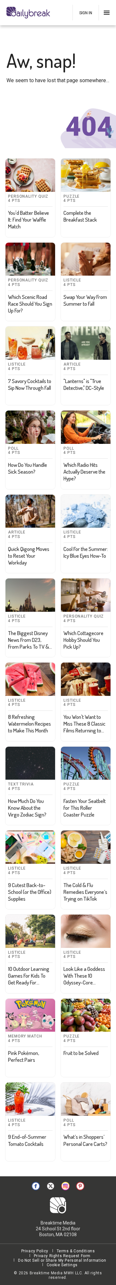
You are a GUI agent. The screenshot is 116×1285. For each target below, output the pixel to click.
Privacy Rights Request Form (62, 1256)
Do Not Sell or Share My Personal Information (62, 1260)
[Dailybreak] (29, 12)
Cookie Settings (62, 1265)
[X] (50, 1186)
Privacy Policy (34, 1251)
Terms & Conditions (76, 1251)
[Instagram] (65, 1186)
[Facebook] (36, 1186)
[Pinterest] (80, 1186)
